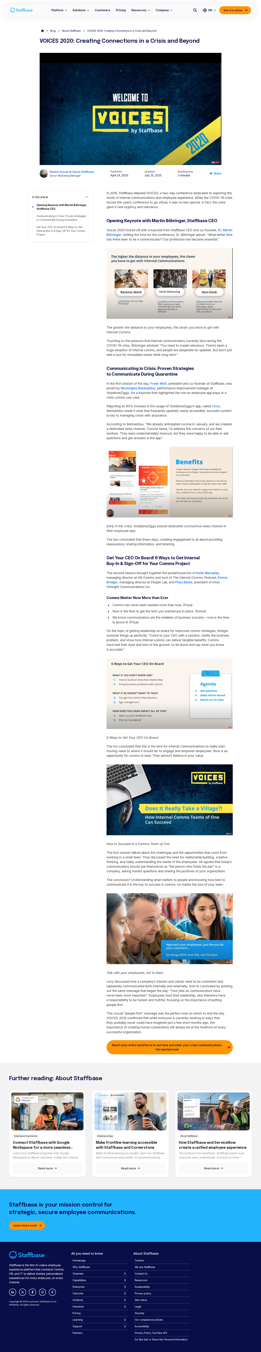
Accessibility (142, 1326)
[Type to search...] (195, 10)
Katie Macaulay (207, 573)
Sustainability (142, 1286)
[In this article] (86, 197)
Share (217, 173)
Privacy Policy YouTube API (151, 1332)
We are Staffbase (145, 1267)
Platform (57, 10)
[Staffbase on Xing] (52, 1292)
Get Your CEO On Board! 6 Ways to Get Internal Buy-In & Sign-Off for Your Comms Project (61, 231)
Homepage (79, 1260)
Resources (138, 10)
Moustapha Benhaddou (138, 388)
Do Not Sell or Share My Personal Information (161, 1339)
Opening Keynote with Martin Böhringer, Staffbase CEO (62, 206)
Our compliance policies (149, 1319)
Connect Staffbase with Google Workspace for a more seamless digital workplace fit (42, 1145)
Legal (138, 1306)
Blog (53, 30)
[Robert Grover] (44, 173)
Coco (216, 406)
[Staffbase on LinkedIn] (12, 1292)
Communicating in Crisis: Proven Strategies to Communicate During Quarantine (61, 218)
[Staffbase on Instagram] (42, 1292)
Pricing (121, 10)
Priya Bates (183, 582)
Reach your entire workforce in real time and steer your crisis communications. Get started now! (167, 1047)
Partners (77, 1332)
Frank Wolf (158, 383)
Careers (139, 1260)
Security (139, 1313)
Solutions (79, 10)
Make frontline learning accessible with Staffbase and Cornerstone (126, 1145)
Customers (102, 10)
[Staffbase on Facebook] (32, 1292)
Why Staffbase (81, 1267)
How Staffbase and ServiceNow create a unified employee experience (213, 1145)
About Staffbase (71, 30)
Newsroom (141, 1280)
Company (162, 10)
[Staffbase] (21, 10)
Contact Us (141, 1273)
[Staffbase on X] (22, 1292)
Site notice (141, 1299)
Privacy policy (143, 1293)
